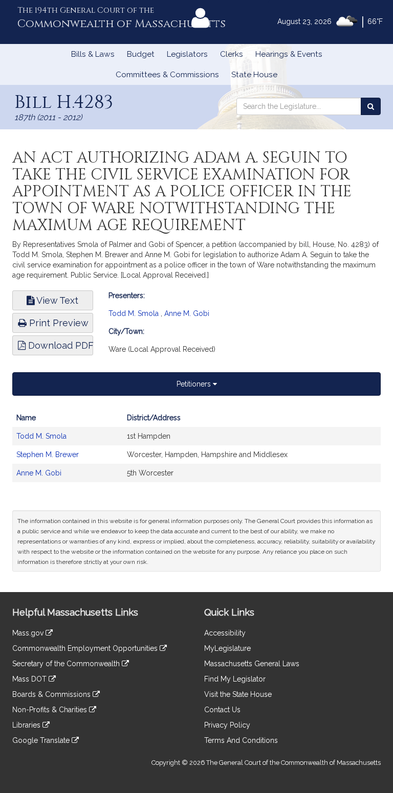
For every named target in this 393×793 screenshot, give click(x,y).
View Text (56, 300)
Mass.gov (29, 633)
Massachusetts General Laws (251, 664)
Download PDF (59, 345)
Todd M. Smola (133, 313)
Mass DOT (30, 679)
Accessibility (225, 633)
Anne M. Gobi (186, 313)
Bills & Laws (93, 54)
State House (254, 74)
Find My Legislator (235, 679)
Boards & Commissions (52, 694)
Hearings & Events (288, 54)
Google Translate (42, 740)
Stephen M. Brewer (47, 454)
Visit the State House (238, 694)
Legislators (187, 54)
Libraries (27, 725)
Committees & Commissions (167, 74)
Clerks (231, 54)
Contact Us (222, 710)
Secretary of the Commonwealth (67, 664)
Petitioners (195, 384)
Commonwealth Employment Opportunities (86, 648)
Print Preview (58, 323)
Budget (141, 54)
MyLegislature (227, 648)
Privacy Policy (227, 725)
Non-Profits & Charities (50, 710)
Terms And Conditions (241, 740)
